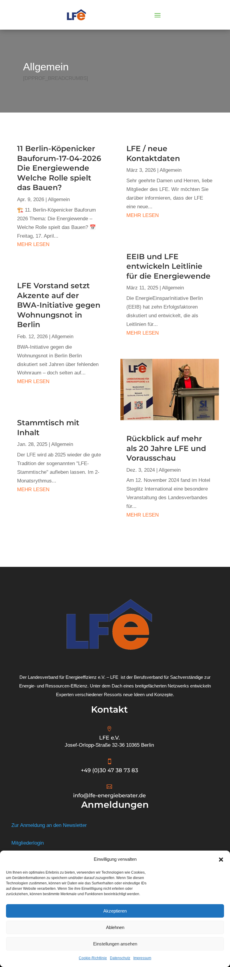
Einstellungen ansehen (115, 943)
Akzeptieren (115, 910)
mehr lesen (33, 244)
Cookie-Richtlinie (93, 958)
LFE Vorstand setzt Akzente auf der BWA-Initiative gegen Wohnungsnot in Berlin (58, 305)
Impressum (142, 958)
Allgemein (59, 199)
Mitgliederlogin (27, 843)
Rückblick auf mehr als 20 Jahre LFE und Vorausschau (166, 448)
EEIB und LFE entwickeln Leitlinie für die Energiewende (168, 266)
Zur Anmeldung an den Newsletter (49, 825)
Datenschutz (120, 958)
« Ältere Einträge (27, 538)
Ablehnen (115, 927)
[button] (221, 860)
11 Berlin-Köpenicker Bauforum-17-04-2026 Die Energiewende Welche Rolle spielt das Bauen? (59, 168)
